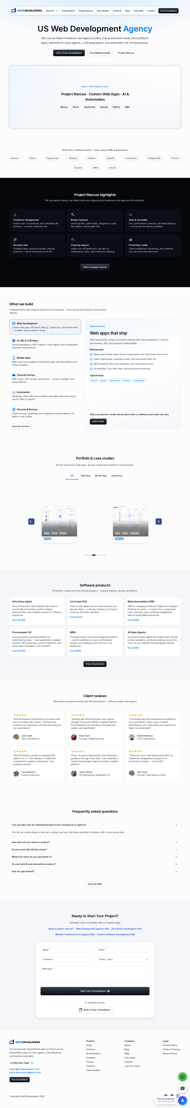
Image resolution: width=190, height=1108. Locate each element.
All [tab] (72, 475)
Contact (151, 11)
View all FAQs (95, 884)
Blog (128, 11)
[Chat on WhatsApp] (32, 1063)
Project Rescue (86, 11)
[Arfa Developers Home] (26, 10)
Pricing (89, 1062)
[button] (45, 327)
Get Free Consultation (93, 990)
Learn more (98, 421)
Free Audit (138, 11)
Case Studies (103, 11)
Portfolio (90, 1066)
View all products (95, 664)
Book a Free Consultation (97, 1009)
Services (50, 11)
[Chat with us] (182, 1088)
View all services (21, 426)
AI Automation (68, 11)
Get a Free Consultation (69, 52)
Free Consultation (168, 11)
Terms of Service (171, 1049)
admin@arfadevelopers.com (24, 1069)
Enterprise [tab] (116, 475)
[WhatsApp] (182, 1076)
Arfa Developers (30, 1096)
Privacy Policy (170, 1045)
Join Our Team (132, 1066)
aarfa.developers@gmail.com (25, 1072)
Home (89, 1045)
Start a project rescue (95, 267)
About (128, 1045)
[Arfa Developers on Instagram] (177, 1095)
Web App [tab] (85, 475)
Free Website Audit (100, 52)
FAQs (127, 1053)
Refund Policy (170, 1053)
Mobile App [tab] (101, 475)
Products (117, 11)
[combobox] (123, 959)
